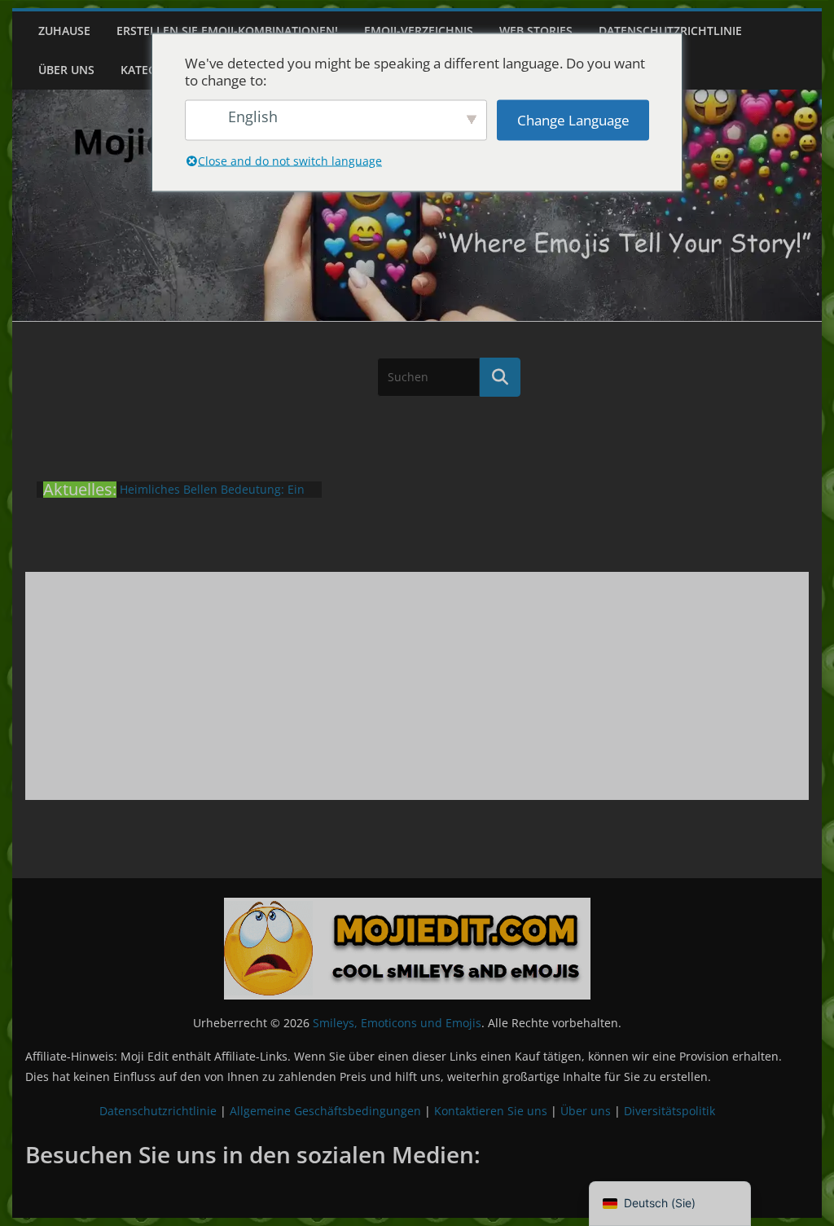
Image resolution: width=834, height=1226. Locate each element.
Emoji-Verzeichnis (418, 30)
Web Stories (536, 30)
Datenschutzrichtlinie (670, 30)
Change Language (573, 120)
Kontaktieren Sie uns (490, 1110)
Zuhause (64, 30)
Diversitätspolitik (669, 1110)
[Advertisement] (416, 686)
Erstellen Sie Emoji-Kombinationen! (227, 30)
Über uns (66, 69)
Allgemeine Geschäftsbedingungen (325, 1110)
